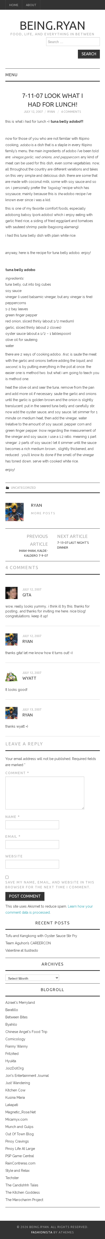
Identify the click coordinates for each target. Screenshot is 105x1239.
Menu (11, 74)
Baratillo (11, 1010)
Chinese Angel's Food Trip (26, 1032)
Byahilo (11, 1024)
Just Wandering (17, 1083)
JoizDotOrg (14, 1068)
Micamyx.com (16, 1119)
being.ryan (52, 25)
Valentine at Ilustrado (21, 950)
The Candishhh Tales (21, 1185)
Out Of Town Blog (19, 1134)
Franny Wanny (16, 1046)
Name (12, 817)
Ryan (51, 111)
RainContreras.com (20, 1163)
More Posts (43, 513)
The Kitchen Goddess (22, 1192)
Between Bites (16, 1017)
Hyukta (10, 1061)
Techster (12, 1178)
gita (26, 594)
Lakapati (11, 1105)
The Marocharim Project (24, 1200)
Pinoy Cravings (17, 1141)
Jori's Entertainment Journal (27, 1076)
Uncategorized (23, 487)
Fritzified (12, 1054)
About (31, 5)
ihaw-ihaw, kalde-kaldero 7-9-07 (33, 553)
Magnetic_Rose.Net (20, 1112)
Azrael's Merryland (20, 1002)
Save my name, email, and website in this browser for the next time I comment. (49, 884)
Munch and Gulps (19, 1127)
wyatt (29, 678)
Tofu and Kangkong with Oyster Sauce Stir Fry (41, 936)
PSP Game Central (19, 1156)
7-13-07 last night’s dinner (73, 545)
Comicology (15, 1039)
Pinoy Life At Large (20, 1149)
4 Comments (71, 111)
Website (14, 856)
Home (13, 5)
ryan (27, 641)
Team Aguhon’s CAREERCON (28, 943)
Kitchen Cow (15, 1090)
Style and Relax (17, 1171)
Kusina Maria (15, 1097)
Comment (17, 773)
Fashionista (41, 1232)
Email (13, 836)
